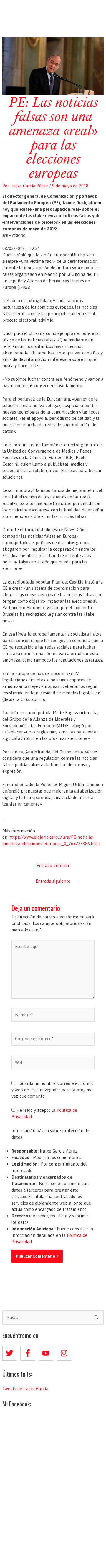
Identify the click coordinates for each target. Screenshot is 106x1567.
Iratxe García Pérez (53, 10)
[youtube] (47, 1353)
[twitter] (10, 1353)
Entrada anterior (53, 865)
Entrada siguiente (53, 881)
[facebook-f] (28, 1353)
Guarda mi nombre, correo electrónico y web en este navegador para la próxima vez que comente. (52, 1090)
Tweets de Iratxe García (25, 1388)
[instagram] (65, 1353)
